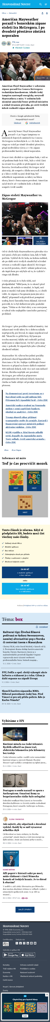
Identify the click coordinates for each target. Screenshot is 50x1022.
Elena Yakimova (16, 819)
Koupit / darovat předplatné (13, 987)
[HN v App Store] (28, 954)
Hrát (16, 488)
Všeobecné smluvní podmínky (31, 976)
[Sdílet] (42, 13)
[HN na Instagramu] (24, 943)
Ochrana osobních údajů (29, 965)
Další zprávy (24, 909)
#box (6, 450)
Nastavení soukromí (27, 972)
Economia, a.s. (18, 930)
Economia (6, 972)
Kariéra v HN (7, 976)
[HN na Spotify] (31, 943)
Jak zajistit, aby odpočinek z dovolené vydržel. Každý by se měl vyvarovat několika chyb (24, 827)
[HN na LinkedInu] (28, 943)
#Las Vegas (16, 450)
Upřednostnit (34, 123)
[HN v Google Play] (11, 954)
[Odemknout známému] (47, 13)
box (19, 620)
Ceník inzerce (8, 980)
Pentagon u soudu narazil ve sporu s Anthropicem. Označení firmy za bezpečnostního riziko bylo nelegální (24, 794)
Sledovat (17, 123)
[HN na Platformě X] (17, 943)
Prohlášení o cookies (27, 969)
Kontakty (6, 965)
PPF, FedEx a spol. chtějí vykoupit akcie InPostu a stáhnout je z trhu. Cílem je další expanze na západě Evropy (24, 675)
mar (17, 42)
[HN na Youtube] (35, 943)
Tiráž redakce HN (9, 969)
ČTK (13, 42)
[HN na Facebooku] (20, 943)
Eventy (5, 990)
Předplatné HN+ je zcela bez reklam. (36, 605)
